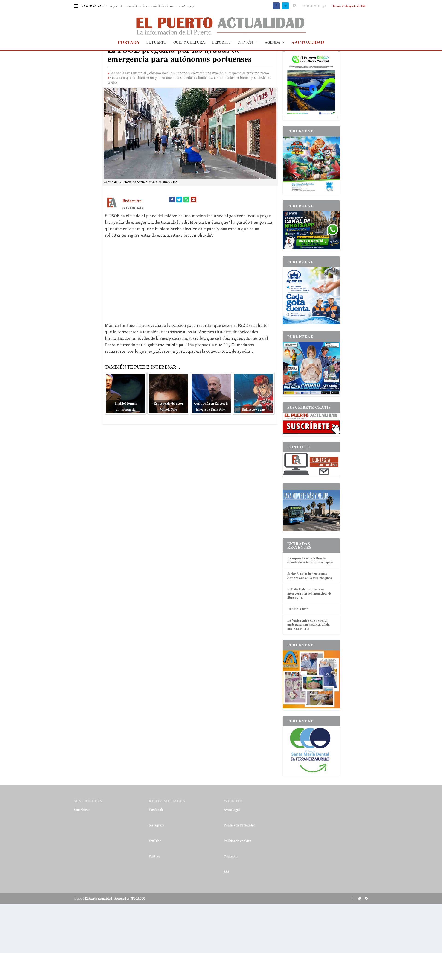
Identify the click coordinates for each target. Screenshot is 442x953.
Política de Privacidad (239, 825)
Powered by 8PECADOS (130, 898)
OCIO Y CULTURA (189, 42)
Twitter (154, 856)
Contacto (230, 856)
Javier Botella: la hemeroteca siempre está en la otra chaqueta (309, 575)
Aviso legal (232, 809)
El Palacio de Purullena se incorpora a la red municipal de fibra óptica (309, 593)
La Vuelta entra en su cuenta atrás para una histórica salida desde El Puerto (308, 624)
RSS (226, 871)
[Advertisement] (190, 277)
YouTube (155, 841)
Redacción (132, 200)
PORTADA (129, 42)
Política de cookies (237, 841)
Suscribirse (82, 809)
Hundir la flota (297, 608)
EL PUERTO (156, 42)
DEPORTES (221, 42)
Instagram (156, 825)
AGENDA (272, 42)
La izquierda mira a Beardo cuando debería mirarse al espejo (150, 6)
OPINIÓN (245, 42)
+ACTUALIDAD (308, 42)
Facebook (156, 809)
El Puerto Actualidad (98, 898)
